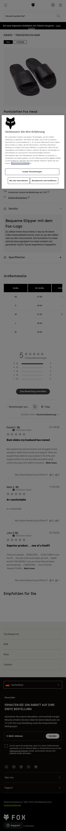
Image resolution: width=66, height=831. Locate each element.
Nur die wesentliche (19, 181)
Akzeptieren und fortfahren (44, 181)
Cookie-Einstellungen (32, 172)
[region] (33, 152)
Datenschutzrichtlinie (20, 163)
